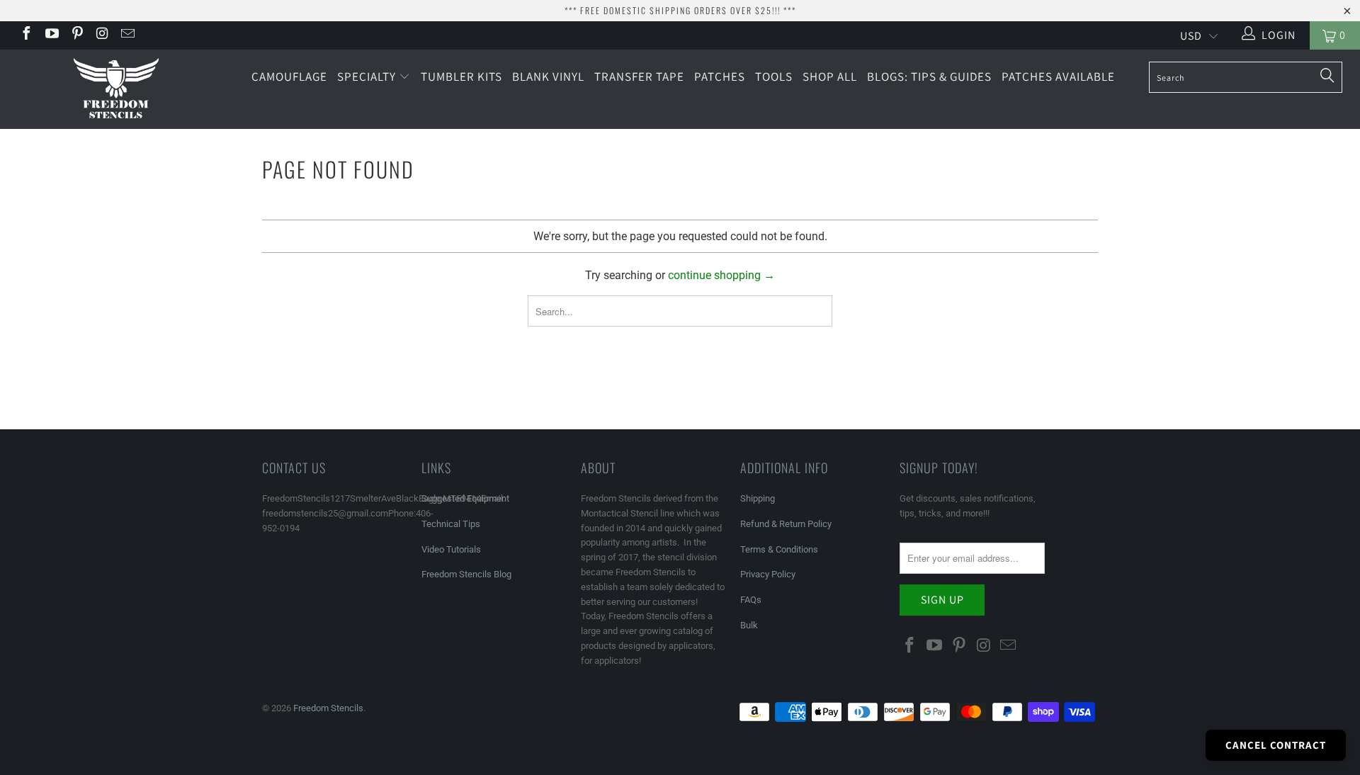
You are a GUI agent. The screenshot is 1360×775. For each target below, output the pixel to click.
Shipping (757, 498)
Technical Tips (450, 524)
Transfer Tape (639, 76)
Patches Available (1058, 76)
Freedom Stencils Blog (466, 574)
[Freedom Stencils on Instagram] (102, 35)
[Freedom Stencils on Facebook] (25, 35)
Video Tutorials (451, 549)
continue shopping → (721, 275)
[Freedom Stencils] (115, 89)
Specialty (368, 76)
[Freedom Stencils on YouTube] (51, 35)
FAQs (750, 599)
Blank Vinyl (548, 76)
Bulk (749, 625)
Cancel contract (1275, 745)
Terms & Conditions (779, 549)
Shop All (830, 76)
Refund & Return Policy (786, 524)
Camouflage (289, 76)
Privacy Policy (767, 574)
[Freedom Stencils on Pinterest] (76, 35)
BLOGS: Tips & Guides (929, 76)
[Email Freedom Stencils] (127, 35)
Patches (719, 76)
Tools (774, 76)
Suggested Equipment (465, 498)
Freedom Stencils (328, 708)
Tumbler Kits (461, 76)
